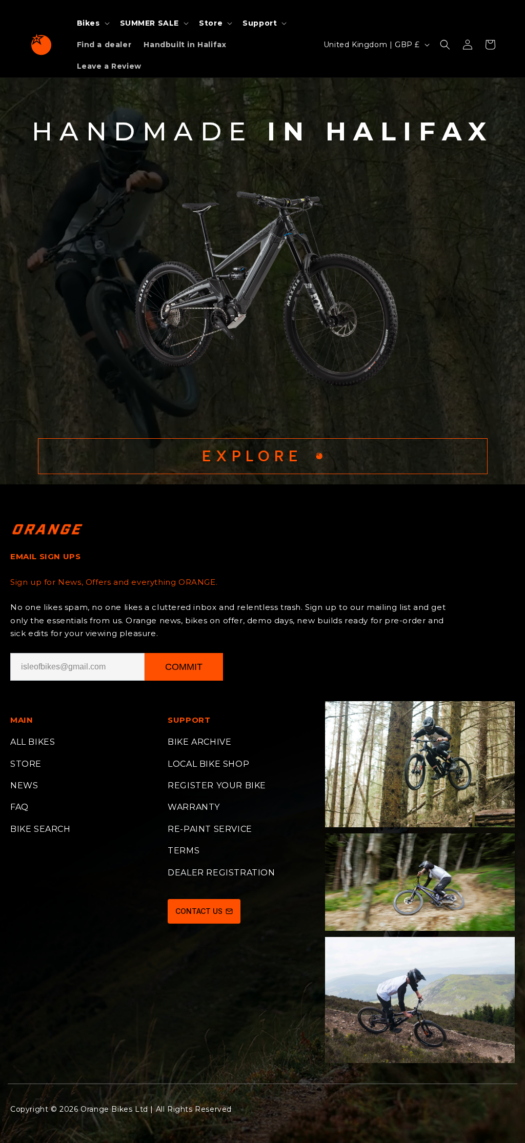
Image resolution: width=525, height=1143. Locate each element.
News (24, 785)
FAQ (19, 807)
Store (26, 764)
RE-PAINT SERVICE (210, 829)
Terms (183, 850)
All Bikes (32, 742)
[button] (92, 23)
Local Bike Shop (208, 764)
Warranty (194, 807)
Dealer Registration (221, 872)
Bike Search (40, 829)
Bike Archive (199, 742)
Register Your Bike (217, 785)
